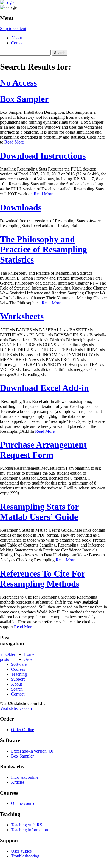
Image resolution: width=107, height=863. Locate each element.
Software (19, 664)
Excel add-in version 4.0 (32, 751)
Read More (14, 142)
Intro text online (24, 777)
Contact (17, 42)
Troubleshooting (25, 856)
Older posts (7, 657)
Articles (17, 782)
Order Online (22, 729)
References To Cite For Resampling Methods (42, 579)
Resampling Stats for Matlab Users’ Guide (39, 512)
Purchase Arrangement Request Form (43, 450)
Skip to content (13, 28)
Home (29, 654)
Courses (18, 669)
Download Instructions (43, 156)
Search (17, 689)
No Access (18, 83)
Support (18, 679)
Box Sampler (24, 99)
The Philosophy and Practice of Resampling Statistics (43, 249)
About (16, 38)
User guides (21, 851)
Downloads (20, 207)
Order (29, 659)
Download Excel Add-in (44, 388)
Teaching (19, 674)
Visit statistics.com (16, 708)
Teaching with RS (26, 825)
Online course (23, 803)
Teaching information (29, 829)
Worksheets (22, 316)
